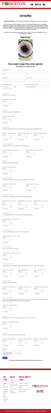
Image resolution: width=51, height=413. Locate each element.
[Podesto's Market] (40, 387)
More (44, 4)
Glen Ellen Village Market (23, 386)
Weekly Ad (38, 4)
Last (26, 74)
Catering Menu (5, 392)
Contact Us (12, 380)
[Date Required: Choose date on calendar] (15, 86)
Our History (5, 396)
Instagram (41, 391)
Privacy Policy (43, 411)
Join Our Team (5, 400)
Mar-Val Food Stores (24, 383)
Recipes (12, 382)
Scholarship (13, 389)
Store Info (5, 387)
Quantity (4, 101)
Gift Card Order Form (13, 385)
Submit (5, 358)
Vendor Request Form (13, 391)
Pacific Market (22, 391)
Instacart (5, 389)
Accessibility (37, 411)
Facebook (38, 391)
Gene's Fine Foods (23, 389)
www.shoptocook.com (30, 411)
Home (31, 4)
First (3, 74)
